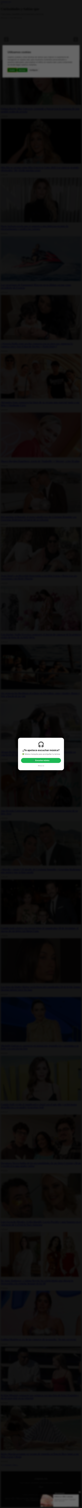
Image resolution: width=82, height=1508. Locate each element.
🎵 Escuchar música (41, 760)
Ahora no (41, 766)
